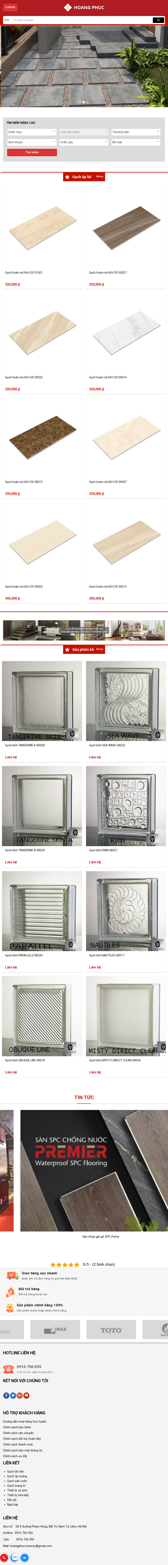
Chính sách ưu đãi (15, 1456)
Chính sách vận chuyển (18, 1433)
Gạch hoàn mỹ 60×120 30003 (24, 586)
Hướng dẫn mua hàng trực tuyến (24, 1421)
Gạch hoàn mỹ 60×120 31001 (24, 272)
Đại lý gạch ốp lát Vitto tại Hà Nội (145, 1236)
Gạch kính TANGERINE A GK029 (25, 850)
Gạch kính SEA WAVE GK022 (107, 745)
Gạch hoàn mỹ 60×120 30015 (108, 586)
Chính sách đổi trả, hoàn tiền (22, 1439)
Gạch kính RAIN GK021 (103, 850)
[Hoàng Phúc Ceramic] (84, 7)
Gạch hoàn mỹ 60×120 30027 (108, 272)
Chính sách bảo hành (17, 1427)
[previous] (8, 66)
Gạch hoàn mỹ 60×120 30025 (24, 377)
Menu (99, 176)
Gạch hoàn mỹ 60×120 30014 (108, 377)
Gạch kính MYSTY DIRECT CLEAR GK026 (115, 1060)
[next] (159, 66)
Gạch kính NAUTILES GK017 (106, 955)
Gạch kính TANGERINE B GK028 (25, 745)
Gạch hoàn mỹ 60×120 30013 (24, 482)
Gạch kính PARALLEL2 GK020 (23, 955)
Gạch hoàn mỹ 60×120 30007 (108, 482)
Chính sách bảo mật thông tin (22, 1450)
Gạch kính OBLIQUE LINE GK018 (25, 1060)
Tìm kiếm (32, 152)
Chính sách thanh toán (18, 1444)
